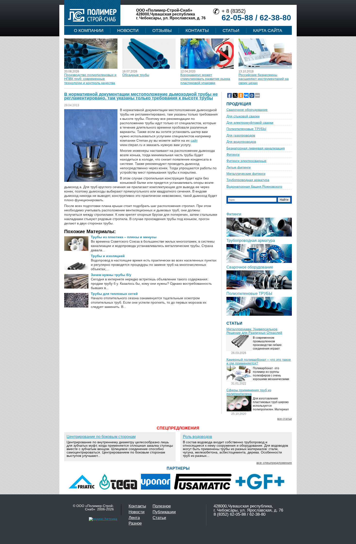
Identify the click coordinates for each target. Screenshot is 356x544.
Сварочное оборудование (247, 110)
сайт (194, 140)
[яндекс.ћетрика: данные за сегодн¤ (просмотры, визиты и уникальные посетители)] (103, 519)
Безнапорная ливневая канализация (255, 148)
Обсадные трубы (135, 75)
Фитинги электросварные (246, 161)
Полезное (162, 506)
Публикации (164, 512)
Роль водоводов (197, 437)
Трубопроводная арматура (247, 180)
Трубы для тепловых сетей (114, 294)
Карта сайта (267, 30)
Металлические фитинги (245, 174)
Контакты (197, 30)
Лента (134, 517)
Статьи (231, 30)
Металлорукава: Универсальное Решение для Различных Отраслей (254, 331)
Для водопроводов (241, 142)
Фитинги (233, 154)
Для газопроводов (240, 135)
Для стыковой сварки (243, 116)
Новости (128, 30)
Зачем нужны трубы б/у (111, 275)
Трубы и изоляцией (108, 256)
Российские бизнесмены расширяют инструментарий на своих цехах (264, 79)
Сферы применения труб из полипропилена (248, 392)
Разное (135, 523)
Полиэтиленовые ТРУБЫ (246, 129)
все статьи (284, 419)
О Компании (88, 30)
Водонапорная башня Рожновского (254, 186)
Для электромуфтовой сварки (249, 122)
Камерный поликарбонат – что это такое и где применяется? (258, 361)
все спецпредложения (274, 463)
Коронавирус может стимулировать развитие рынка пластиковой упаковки (205, 79)
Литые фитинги (238, 167)
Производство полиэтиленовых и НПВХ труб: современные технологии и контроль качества (90, 79)
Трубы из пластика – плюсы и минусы (123, 237)
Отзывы (162, 30)
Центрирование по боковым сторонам (101, 437)
